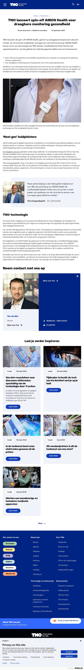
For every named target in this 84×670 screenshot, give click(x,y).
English (5, 641)
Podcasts (36, 561)
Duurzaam (10, 543)
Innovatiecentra (64, 604)
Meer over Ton (13, 325)
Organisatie (62, 542)
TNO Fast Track (63, 595)
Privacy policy (15, 663)
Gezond (9, 550)
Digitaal (9, 562)
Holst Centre (73, 241)
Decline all (69, 656)
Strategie (61, 551)
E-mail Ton (51, 325)
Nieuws (35, 542)
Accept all (69, 652)
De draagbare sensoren (11, 152)
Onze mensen (63, 556)
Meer (40, 523)
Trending (36, 570)
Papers (35, 565)
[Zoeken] (73, 4)
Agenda (36, 547)
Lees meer (13, 407)
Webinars (36, 551)
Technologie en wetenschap (42, 581)
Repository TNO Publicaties (42, 611)
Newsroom (35, 537)
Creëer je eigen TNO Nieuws (68, 620)
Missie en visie (63, 547)
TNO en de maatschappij (67, 561)
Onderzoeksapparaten (41, 590)
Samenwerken (62, 581)
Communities (63, 565)
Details (4, 663)
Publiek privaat (63, 590)
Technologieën (38, 595)
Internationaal (63, 609)
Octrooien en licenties (41, 607)
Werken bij (10, 574)
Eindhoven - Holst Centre (57, 321)
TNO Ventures (63, 600)
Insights (36, 556)
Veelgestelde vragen (65, 570)
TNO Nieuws (37, 574)
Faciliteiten (37, 586)
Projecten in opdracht (66, 586)
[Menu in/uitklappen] (5, 4)
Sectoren (9, 568)
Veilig (8, 556)
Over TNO (60, 537)
